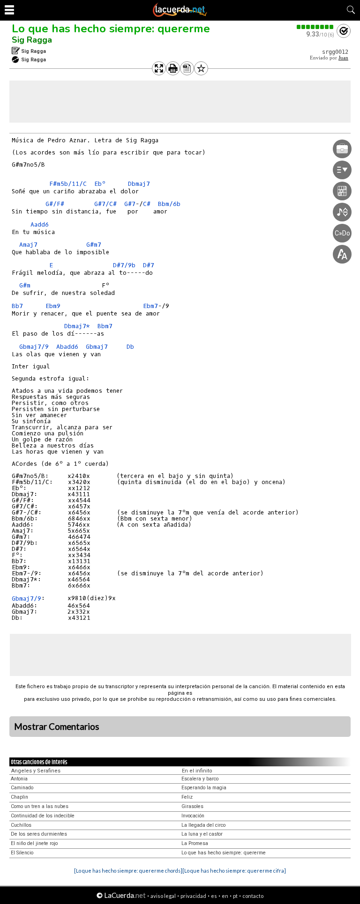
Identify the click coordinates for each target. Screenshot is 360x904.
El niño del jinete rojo (34, 843)
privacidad (193, 896)
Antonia (19, 779)
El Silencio (22, 853)
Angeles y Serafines (35, 771)
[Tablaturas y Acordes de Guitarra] (180, 15)
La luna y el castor (202, 834)
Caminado (22, 788)
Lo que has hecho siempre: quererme (111, 28)
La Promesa (194, 843)
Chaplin (19, 797)
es (214, 896)
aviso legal (163, 896)
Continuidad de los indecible (43, 816)
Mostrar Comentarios (56, 726)
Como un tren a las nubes (39, 806)
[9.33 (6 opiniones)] (315, 27)
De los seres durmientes (39, 834)
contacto (252, 896)
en (225, 896)
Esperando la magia (203, 788)
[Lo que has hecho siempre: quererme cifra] (234, 870)
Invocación (192, 816)
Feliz (187, 797)
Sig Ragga (32, 39)
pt (235, 896)
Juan (343, 57)
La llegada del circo (203, 825)
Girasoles (192, 806)
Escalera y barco (199, 779)
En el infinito (197, 771)
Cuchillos (21, 825)
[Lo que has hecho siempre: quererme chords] (128, 870)
